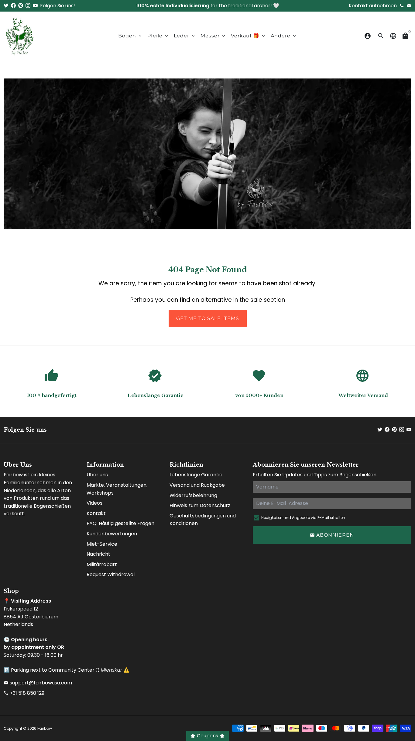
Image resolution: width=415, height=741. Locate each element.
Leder (185, 36)
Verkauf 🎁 (248, 36)
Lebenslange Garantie (196, 474)
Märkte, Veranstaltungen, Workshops (117, 489)
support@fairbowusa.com (38, 682)
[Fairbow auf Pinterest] (20, 5)
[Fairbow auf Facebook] (13, 5)
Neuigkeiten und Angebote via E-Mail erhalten (303, 517)
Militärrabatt (102, 564)
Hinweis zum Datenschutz (200, 505)
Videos (94, 502)
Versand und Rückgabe (197, 485)
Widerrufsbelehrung (193, 495)
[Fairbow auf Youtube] (35, 5)
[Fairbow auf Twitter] (6, 5)
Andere (284, 36)
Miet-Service (102, 544)
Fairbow (44, 728)
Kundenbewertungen (112, 533)
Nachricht (98, 554)
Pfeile (158, 36)
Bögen (130, 36)
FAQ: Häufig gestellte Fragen (120, 523)
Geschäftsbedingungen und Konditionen (203, 519)
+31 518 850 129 (24, 693)
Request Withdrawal (111, 574)
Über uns (97, 474)
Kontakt (96, 513)
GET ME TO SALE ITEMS (207, 318)
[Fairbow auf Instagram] (28, 5)
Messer (213, 36)
